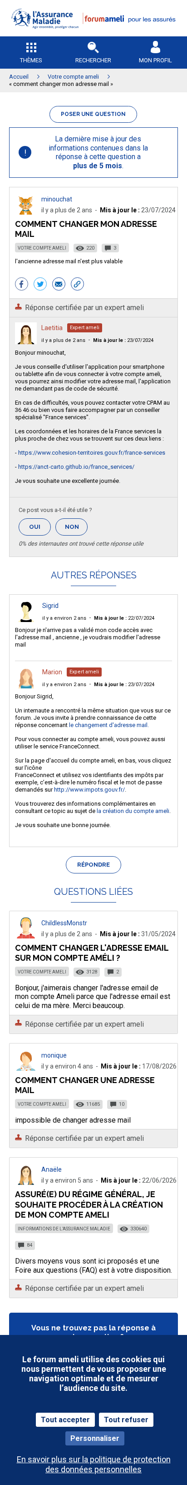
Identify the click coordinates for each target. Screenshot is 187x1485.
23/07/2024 (123, 340)
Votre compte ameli (42, 248)
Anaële (51, 1169)
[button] (93, 34)
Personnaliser (94, 1438)
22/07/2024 (124, 618)
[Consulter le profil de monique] (26, 1068)
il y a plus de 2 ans (63, 340)
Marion (52, 672)
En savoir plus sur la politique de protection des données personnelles (94, 1464)
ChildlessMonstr (64, 923)
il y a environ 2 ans (64, 618)
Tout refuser (126, 1419)
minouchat (56, 199)
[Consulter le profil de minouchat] (26, 212)
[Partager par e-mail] (58, 285)
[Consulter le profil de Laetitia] (26, 341)
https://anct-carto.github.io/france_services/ (76, 466)
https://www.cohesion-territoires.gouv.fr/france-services (91, 452)
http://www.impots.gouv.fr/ (89, 789)
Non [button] (76, 529)
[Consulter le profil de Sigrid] (26, 619)
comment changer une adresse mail (85, 1085)
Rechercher (93, 60)
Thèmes (31, 60)
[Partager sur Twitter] (40, 285)
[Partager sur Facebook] (21, 285)
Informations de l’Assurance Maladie (64, 1228)
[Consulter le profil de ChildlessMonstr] (26, 936)
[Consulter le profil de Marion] (26, 686)
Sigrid (50, 605)
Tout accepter (65, 1419)
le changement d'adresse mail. (109, 725)
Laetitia (52, 327)
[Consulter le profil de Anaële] (26, 1182)
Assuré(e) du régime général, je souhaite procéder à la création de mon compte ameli (89, 1204)
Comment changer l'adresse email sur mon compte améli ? (91, 953)
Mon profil (155, 60)
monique (54, 1055)
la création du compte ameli (133, 811)
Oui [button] (40, 526)
